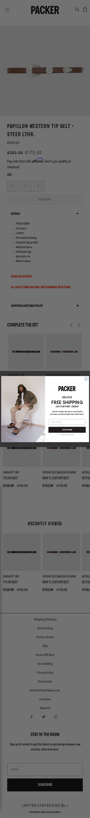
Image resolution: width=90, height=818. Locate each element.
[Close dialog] (86, 379)
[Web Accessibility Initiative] (2, 812)
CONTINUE (67, 429)
